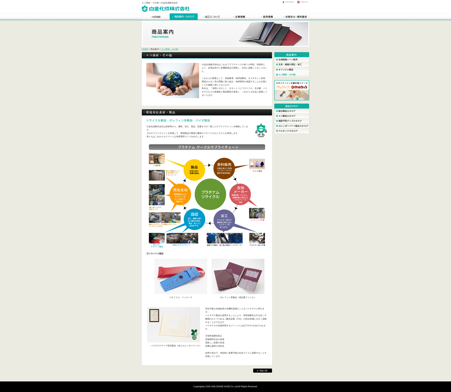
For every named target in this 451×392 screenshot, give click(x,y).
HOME (145, 49)
